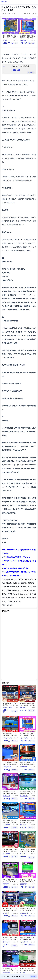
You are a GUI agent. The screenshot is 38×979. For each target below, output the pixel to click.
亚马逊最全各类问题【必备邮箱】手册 (16, 568)
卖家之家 (10, 605)
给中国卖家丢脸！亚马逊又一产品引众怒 (17, 557)
